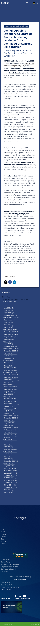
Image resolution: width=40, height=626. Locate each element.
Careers (3, 537)
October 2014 (9, 463)
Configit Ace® (5, 583)
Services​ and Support (8, 569)
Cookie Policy (5, 562)
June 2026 (8, 310)
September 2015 (10, 451)
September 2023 (10, 353)
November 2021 (10, 389)
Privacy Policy (5, 560)
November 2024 (10, 334)
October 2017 (9, 430)
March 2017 (8, 435)
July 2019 (7, 413)
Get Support (5, 571)
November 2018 (10, 418)
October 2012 (9, 478)
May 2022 (8, 382)
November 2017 (10, 428)
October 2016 (9, 437)
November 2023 (10, 351)
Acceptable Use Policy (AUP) (10, 564)
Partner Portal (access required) (20, 577)
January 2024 (9, 346)
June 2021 (8, 394)
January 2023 (9, 373)
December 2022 (10, 375)
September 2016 (10, 440)
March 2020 (8, 408)
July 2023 (7, 358)
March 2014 (8, 468)
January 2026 (9, 315)
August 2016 (9, 442)
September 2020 (10, 404)
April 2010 (8, 492)
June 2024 (8, 339)
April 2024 (8, 344)
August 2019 (9, 411)
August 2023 (9, 356)
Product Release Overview (10, 587)
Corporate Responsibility (9, 567)
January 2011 (9, 487)
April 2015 (8, 459)
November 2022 (10, 377)
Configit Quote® (6, 585)
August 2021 (9, 392)
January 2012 (9, 483)
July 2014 (7, 466)
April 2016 (8, 447)
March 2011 (8, 485)
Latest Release (6, 590)
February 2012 (9, 480)
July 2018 (7, 423)
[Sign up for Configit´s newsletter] (11, 612)
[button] (27, 3)
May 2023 (8, 363)
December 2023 (10, 349)
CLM (2, 530)
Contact (3, 544)
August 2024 (9, 337)
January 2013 (9, 475)
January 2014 (9, 473)
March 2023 (8, 368)
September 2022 (10, 380)
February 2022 (9, 387)
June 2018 (8, 425)
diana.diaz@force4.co (10, 302)
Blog (2, 539)
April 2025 (8, 327)
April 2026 (8, 313)
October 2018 (9, 420)
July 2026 (7, 308)
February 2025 (9, 330)
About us (4, 534)
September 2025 (10, 320)
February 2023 (9, 370)
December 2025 (10, 318)
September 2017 (10, 432)
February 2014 (9, 471)
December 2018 (10, 416)
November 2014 (10, 461)
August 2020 (9, 406)
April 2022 (8, 385)
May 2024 (8, 341)
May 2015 (8, 456)
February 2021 (9, 401)
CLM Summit (5, 532)
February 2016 (9, 449)
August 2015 (9, 454)
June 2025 (8, 322)
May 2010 (8, 490)
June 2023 (8, 361)
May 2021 (8, 397)
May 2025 (8, 325)
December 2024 (10, 332)
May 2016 (8, 444)
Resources (4, 541)
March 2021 (8, 399)
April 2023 (8, 365)
